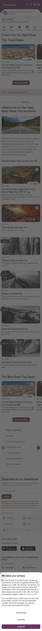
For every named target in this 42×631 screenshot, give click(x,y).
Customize (21, 619)
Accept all (21, 627)
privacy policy (31, 594)
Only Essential (21, 613)
